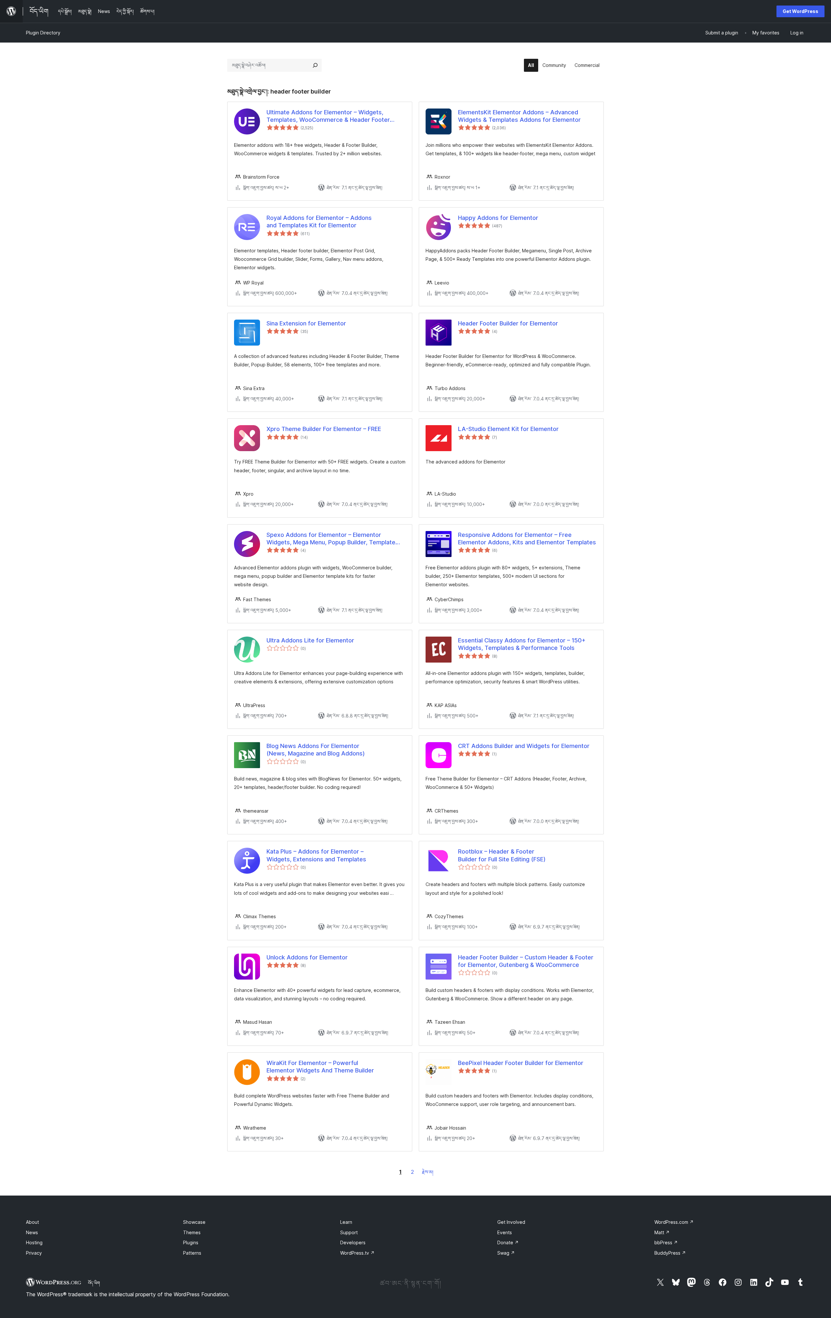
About (32, 1222)
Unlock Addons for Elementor (307, 957)
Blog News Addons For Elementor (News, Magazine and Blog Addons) (316, 749)
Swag (506, 1253)
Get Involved (511, 1222)
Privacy (34, 1253)
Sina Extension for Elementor (306, 323)
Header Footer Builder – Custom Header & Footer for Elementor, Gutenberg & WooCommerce (525, 961)
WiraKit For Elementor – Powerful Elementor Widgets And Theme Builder (320, 1066)
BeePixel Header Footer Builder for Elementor (520, 1062)
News (32, 1232)
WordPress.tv (357, 1253)
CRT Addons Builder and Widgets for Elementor (523, 745)
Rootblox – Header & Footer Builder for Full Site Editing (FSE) (502, 855)
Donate (508, 1242)
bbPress (666, 1242)
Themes (192, 1232)
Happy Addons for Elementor (498, 217)
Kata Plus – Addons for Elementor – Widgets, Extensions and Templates (316, 855)
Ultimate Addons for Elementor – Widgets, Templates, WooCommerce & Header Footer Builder (328, 116)
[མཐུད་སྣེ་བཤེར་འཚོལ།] (315, 65)
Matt (662, 1232)
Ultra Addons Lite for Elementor (310, 640)
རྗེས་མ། (427, 1172)
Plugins (190, 1242)
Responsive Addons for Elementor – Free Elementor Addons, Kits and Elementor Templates (527, 538)
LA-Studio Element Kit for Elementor (508, 428)
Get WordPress (800, 11)
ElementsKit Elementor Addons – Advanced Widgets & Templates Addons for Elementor (519, 116)
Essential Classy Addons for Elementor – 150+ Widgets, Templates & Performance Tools (522, 644)
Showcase (194, 1222)
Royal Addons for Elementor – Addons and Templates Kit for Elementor (319, 221)
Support (349, 1232)
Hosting (34, 1242)
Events (504, 1232)
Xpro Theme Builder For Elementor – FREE (324, 428)
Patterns (192, 1253)
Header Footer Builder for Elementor (508, 323)
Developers (353, 1242)
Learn (346, 1222)
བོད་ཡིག (94, 1283)
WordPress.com (674, 1222)
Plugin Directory (43, 32)
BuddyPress (670, 1253)
